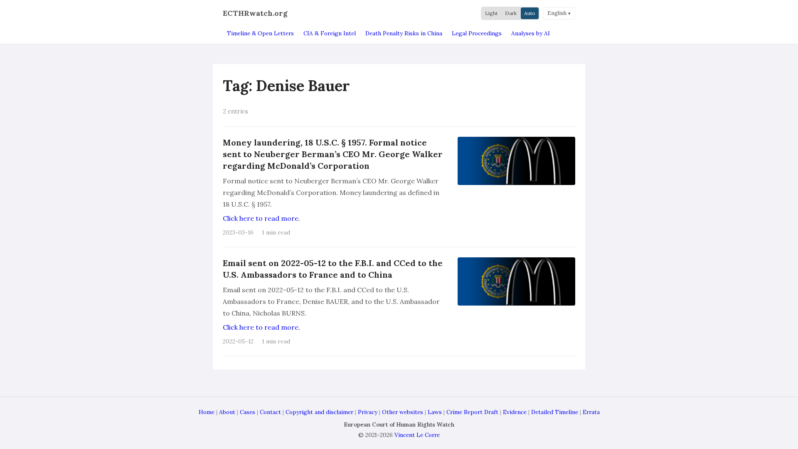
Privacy (367, 412)
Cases (247, 412)
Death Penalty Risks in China (403, 33)
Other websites (402, 412)
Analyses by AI (530, 33)
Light (491, 13)
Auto (529, 13)
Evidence (515, 412)
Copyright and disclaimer (319, 412)
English (556, 13)
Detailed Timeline (554, 412)
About (227, 412)
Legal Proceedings (477, 33)
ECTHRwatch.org (255, 13)
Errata (591, 412)
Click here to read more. (261, 218)
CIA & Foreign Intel (329, 33)
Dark (511, 13)
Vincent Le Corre (417, 435)
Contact (270, 412)
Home (206, 412)
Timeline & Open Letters (260, 33)
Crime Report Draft (472, 412)
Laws (435, 412)
